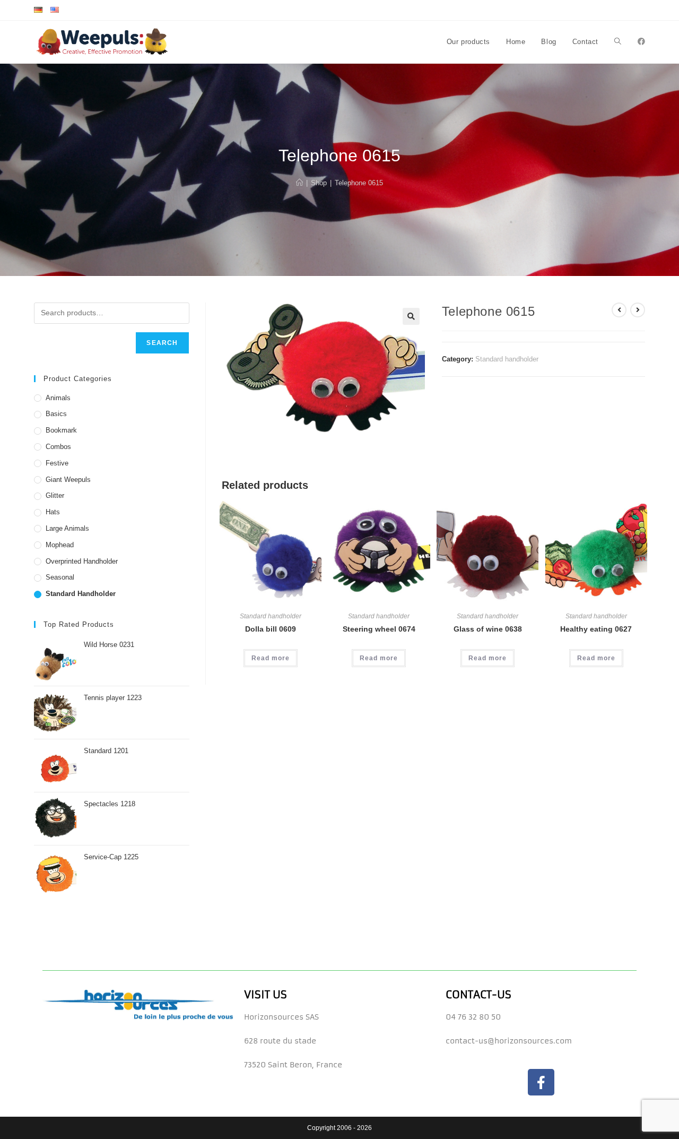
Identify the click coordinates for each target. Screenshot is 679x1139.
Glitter (55, 495)
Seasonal (60, 577)
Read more (270, 658)
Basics (56, 414)
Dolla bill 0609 (270, 629)
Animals (58, 398)
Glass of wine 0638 (488, 629)
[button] (411, 316)
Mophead (60, 545)
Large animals (67, 528)
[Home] (299, 183)
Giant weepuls (68, 480)
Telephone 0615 (359, 183)
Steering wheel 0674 (379, 629)
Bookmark (61, 430)
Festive (57, 463)
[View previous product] (619, 310)
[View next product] (637, 310)
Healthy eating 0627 (596, 629)
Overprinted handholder (82, 561)
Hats (53, 512)
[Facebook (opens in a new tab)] (641, 41)
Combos (58, 447)
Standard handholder (506, 359)
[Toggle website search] (617, 42)
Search (162, 343)
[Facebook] (541, 1082)
